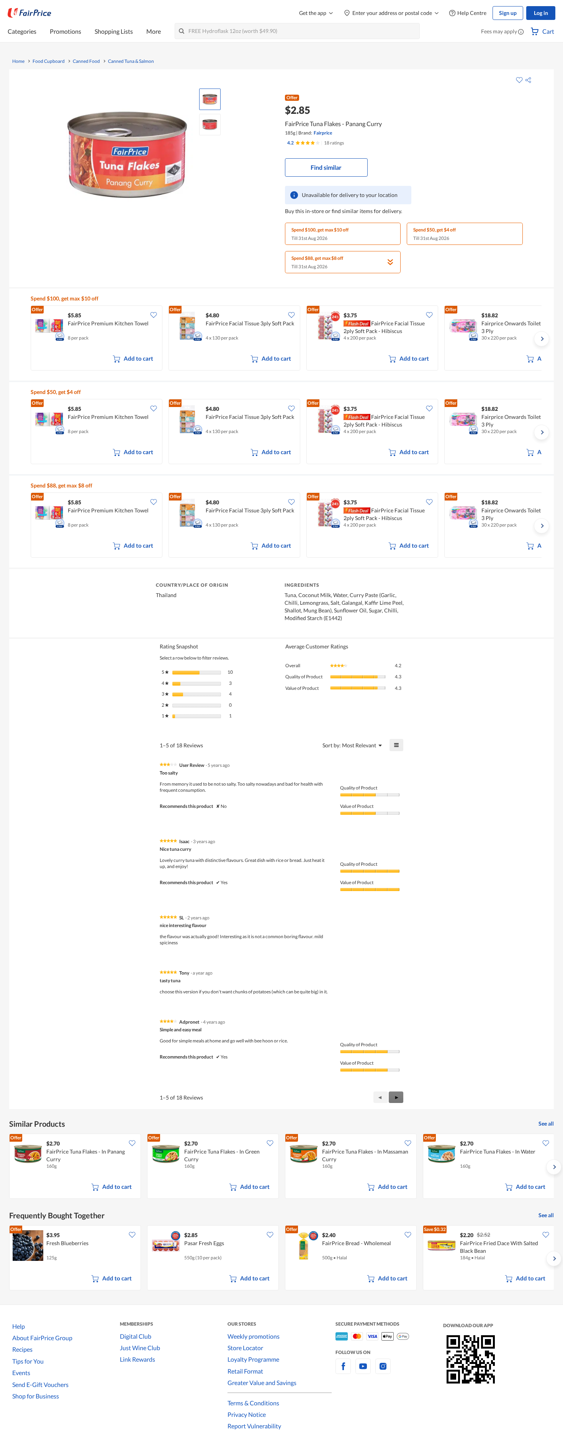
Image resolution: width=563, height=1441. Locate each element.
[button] (521, 32)
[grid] (286, 338)
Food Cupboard (49, 61)
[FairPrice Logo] (29, 13)
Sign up (508, 13)
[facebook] (343, 1370)
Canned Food (86, 61)
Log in (541, 13)
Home (18, 61)
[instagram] (383, 1370)
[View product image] (210, 99)
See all (546, 1123)
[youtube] (363, 1370)
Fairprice (323, 133)
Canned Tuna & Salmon (131, 61)
